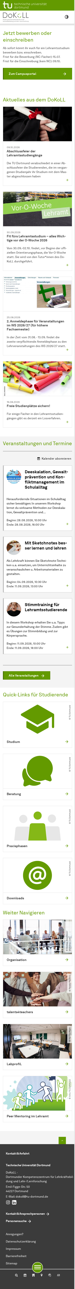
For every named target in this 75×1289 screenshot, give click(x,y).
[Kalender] (25, 1275)
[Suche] (16, 1275)
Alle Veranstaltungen (23, 675)
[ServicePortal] (49, 1275)
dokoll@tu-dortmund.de (32, 1196)
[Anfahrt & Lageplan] (41, 1275)
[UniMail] (58, 1275)
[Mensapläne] (33, 1275)
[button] (37, 74)
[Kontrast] (66, 17)
